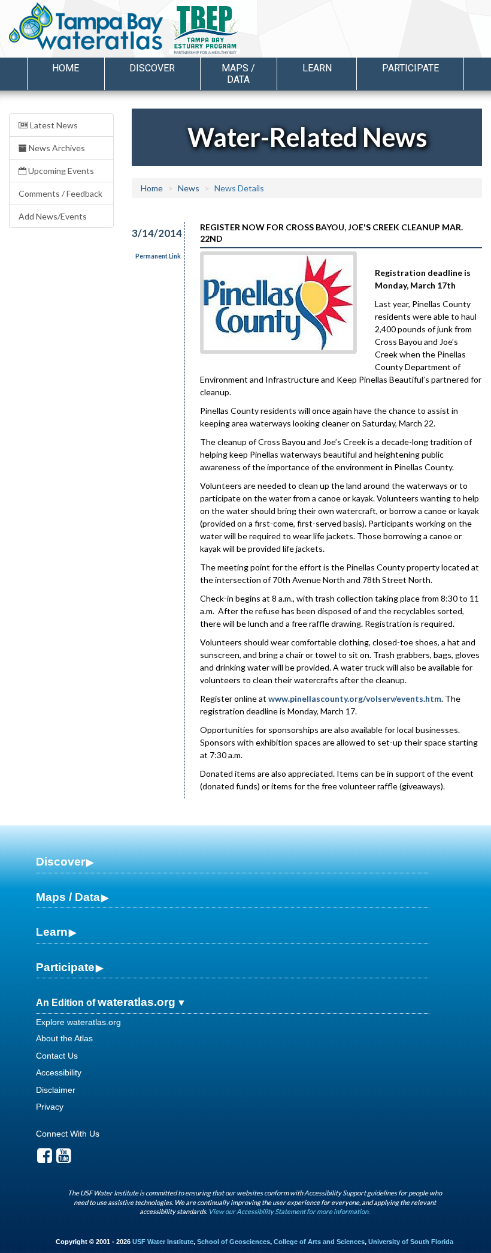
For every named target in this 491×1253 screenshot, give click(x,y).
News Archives (56, 148)
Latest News (53, 125)
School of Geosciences (233, 1241)
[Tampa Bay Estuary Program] (239, 30)
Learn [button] (317, 68)
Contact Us (57, 1055)
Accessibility (58, 1072)
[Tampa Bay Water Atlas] (86, 27)
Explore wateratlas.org (78, 1022)
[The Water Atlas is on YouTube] (63, 1159)
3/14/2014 (151, 233)
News (188, 188)
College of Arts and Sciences (319, 1241)
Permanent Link (158, 256)
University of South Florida (410, 1241)
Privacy (49, 1106)
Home (65, 68)
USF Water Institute (162, 1241)
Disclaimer (55, 1090)
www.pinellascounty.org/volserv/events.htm (354, 698)
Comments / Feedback (60, 193)
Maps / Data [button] (238, 73)
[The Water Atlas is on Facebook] (44, 1159)
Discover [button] (152, 68)
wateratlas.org (136, 1002)
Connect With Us (67, 1133)
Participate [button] (410, 68)
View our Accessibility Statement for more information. (288, 1211)
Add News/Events (53, 216)
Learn (52, 932)
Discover (60, 861)
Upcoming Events (60, 171)
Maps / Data (68, 897)
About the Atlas (64, 1038)
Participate (65, 967)
